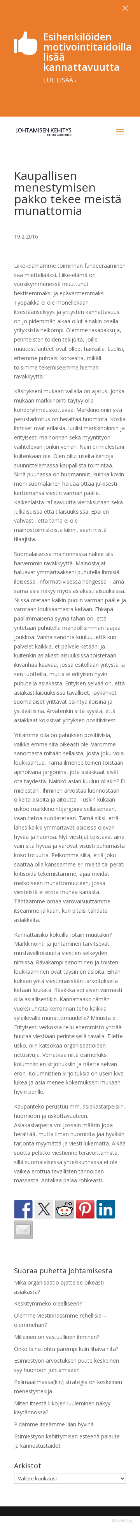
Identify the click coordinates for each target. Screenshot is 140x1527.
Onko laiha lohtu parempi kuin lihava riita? (66, 1349)
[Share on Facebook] (23, 1209)
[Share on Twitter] (44, 1209)
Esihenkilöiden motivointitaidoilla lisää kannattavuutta (87, 52)
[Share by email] (23, 1229)
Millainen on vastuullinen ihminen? (56, 1336)
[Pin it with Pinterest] (85, 1209)
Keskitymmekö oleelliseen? (48, 1303)
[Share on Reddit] (64, 1209)
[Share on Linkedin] (105, 1209)
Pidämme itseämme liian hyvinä (54, 1424)
